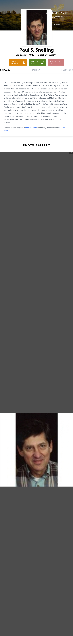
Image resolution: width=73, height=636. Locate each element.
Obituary (5, 70)
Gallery (36, 70)
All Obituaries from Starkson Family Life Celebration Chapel (57, 17)
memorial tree (31, 128)
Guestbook (67, 70)
